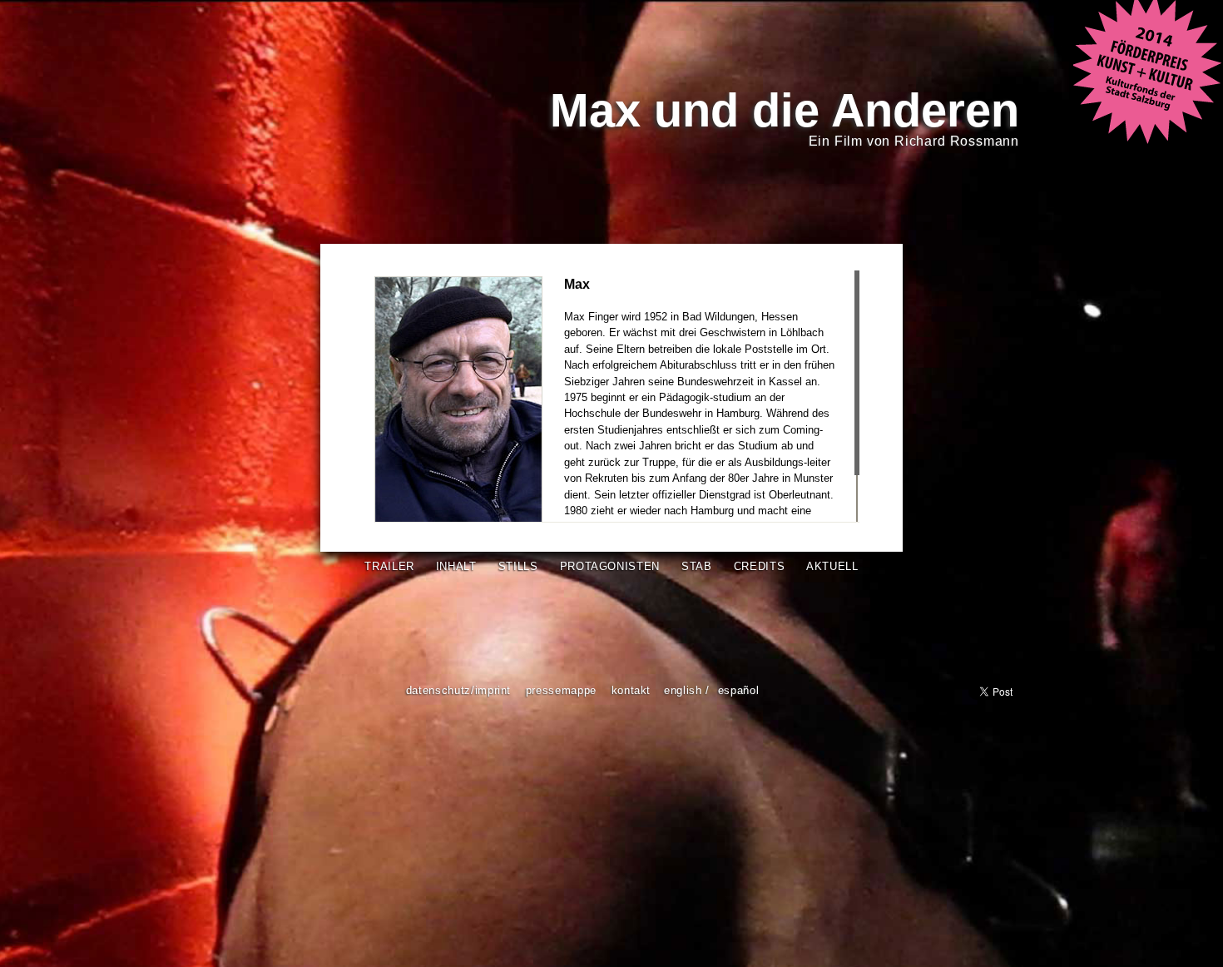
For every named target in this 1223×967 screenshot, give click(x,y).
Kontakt (631, 690)
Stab (696, 566)
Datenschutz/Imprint (458, 690)
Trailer (389, 566)
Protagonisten (610, 566)
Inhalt (456, 566)
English (683, 690)
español (739, 690)
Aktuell (832, 566)
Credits (759, 566)
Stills (518, 566)
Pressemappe (561, 690)
